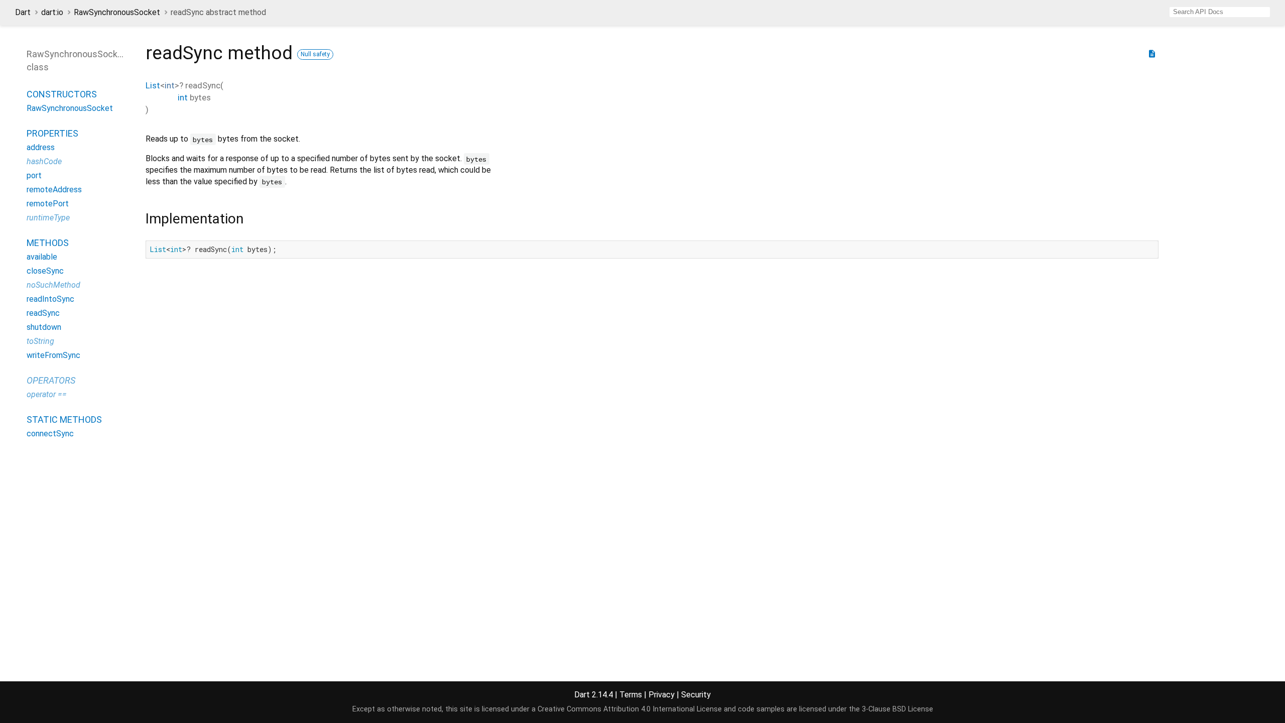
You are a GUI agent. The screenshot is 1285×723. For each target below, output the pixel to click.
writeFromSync (53, 355)
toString (40, 341)
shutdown (44, 327)
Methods (48, 242)
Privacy (662, 694)
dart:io (52, 12)
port (34, 175)
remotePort (48, 203)
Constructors (62, 94)
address (41, 147)
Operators (51, 380)
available (42, 257)
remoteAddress (54, 189)
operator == (47, 394)
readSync (43, 313)
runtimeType (48, 217)
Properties (52, 133)
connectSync (50, 433)
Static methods (64, 419)
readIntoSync (50, 299)
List (153, 85)
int (170, 85)
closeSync (45, 271)
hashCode (44, 161)
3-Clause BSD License (897, 709)
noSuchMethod (53, 285)
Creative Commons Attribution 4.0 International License (630, 709)
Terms (630, 694)
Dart (23, 12)
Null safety (315, 54)
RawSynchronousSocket (117, 12)
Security (696, 694)
